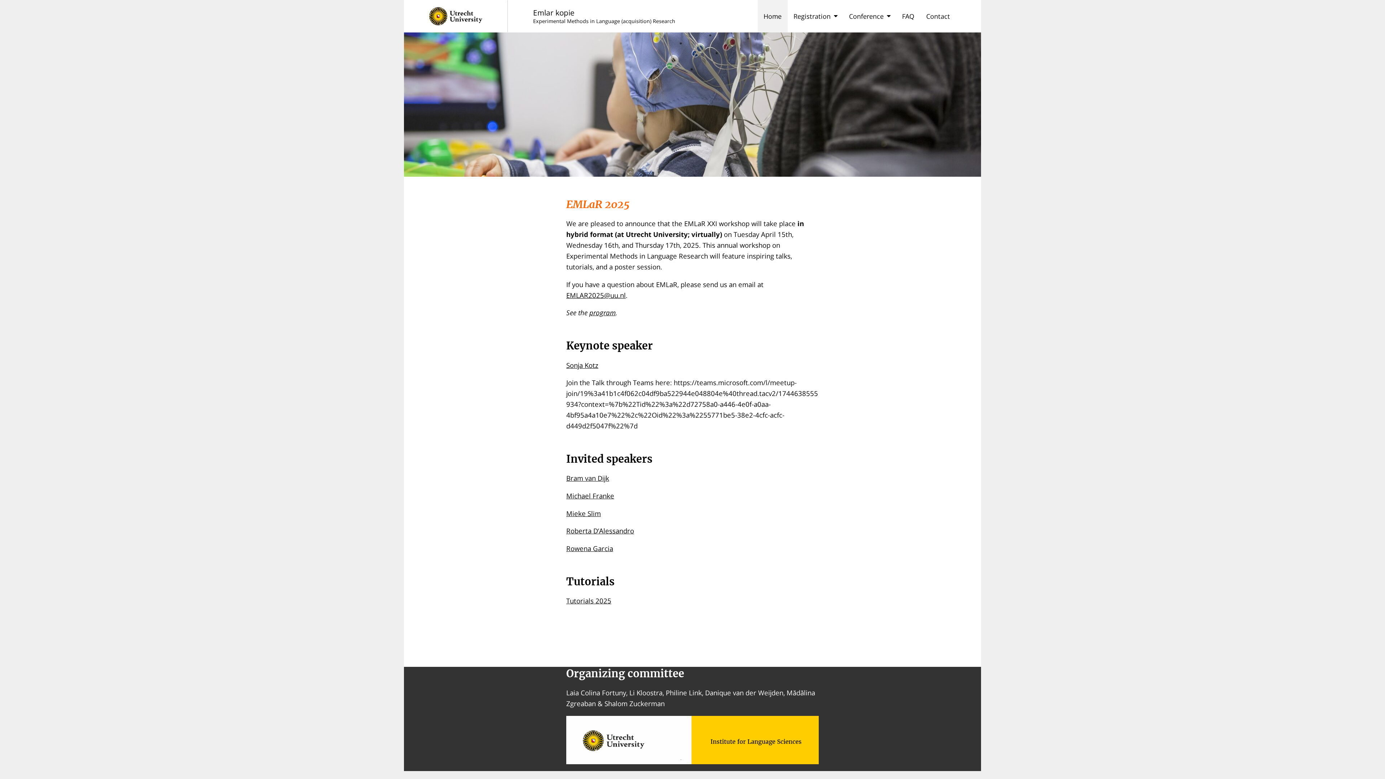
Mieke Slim (583, 513)
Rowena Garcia (589, 548)
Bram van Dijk (587, 478)
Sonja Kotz (582, 365)
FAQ (908, 16)
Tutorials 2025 (588, 600)
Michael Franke (590, 495)
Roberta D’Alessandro (600, 530)
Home (773, 16)
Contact (938, 16)
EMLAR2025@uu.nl (596, 295)
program (602, 312)
